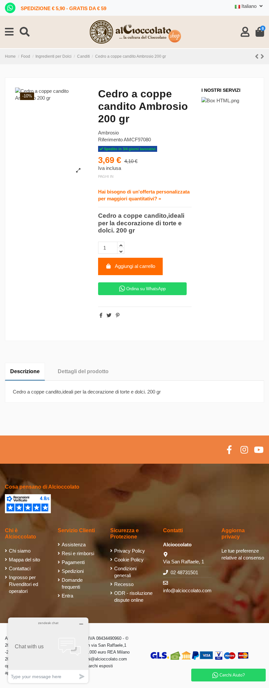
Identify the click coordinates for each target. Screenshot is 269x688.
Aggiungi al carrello (135, 266)
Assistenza (74, 544)
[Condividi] (100, 315)
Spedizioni (73, 571)
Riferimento (110, 139)
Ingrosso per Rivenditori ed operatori (23, 584)
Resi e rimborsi (78, 553)
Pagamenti (73, 562)
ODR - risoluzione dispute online (133, 596)
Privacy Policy (129, 551)
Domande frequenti (72, 583)
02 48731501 (184, 572)
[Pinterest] (117, 315)
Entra (67, 595)
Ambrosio (108, 132)
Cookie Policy (129, 559)
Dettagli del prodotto (83, 371)
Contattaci (20, 568)
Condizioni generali (125, 572)
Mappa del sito (24, 559)
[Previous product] (257, 56)
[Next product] (262, 56)
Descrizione (25, 371)
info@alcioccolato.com (187, 590)
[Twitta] (109, 315)
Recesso (124, 584)
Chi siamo (20, 551)
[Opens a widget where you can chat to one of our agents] (48, 650)
